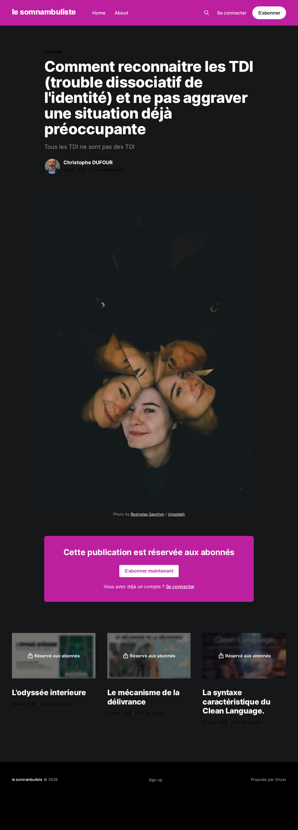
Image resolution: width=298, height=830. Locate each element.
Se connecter (231, 13)
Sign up (155, 779)
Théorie (52, 52)
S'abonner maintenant (149, 571)
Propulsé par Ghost (268, 779)
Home (98, 13)
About (121, 13)
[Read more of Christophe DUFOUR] (52, 166)
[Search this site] (206, 12)
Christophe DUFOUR (88, 162)
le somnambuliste (44, 12)
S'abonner (269, 13)
